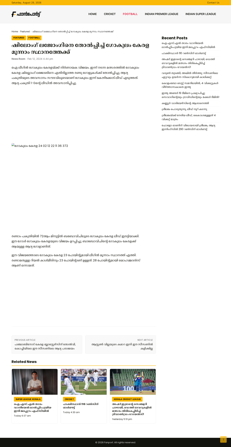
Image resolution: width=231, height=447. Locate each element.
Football (130, 14)
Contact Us (213, 2)
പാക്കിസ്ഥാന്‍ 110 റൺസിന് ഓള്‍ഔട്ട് (80, 405)
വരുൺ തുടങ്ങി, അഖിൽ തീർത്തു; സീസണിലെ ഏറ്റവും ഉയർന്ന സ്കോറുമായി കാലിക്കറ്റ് (190, 75)
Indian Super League (201, 14)
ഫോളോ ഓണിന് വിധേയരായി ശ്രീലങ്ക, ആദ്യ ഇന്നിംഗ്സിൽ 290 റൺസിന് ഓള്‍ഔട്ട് (188, 127)
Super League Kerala (28, 399)
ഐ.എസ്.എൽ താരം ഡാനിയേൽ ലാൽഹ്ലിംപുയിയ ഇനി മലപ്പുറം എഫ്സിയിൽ (32, 407)
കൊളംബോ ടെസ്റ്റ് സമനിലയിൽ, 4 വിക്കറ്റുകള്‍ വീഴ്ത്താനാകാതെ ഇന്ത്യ (190, 85)
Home (92, 14)
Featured (25, 31)
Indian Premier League (161, 14)
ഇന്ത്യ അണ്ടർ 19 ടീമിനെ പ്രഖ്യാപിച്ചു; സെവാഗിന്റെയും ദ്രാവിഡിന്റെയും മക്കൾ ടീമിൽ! (190, 95)
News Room (18, 58)
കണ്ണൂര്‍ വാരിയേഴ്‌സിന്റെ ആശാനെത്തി (185, 103)
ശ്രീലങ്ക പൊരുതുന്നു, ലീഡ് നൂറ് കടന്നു (184, 109)
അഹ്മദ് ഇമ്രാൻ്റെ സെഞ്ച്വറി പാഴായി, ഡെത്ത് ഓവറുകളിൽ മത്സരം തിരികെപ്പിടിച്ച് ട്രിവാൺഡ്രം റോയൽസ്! (132, 409)
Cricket (110, 14)
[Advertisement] (76, 114)
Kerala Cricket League (127, 399)
